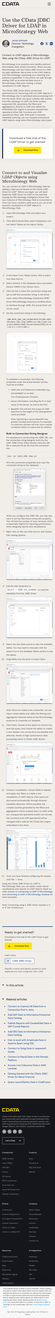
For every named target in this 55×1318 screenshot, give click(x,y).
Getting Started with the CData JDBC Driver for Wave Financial (28, 1075)
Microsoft (33, 1270)
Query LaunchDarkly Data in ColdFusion (29, 1082)
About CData (34, 1210)
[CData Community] (20, 1132)
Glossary (6, 1278)
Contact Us (33, 1241)
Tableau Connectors (10, 1194)
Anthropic (33, 1257)
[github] (15, 1132)
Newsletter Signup (10, 1274)
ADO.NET (6, 1167)
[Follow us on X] (46, 43)
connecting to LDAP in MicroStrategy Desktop (28, 894)
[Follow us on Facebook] (41, 43)
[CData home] (13, 4)
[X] (9, 1132)
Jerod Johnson (19, 40)
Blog (4, 1265)
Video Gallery (7, 1283)
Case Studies (7, 1261)
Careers (32, 1236)
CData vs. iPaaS (8, 1227)
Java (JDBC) (7, 1163)
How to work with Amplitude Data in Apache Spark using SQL (27, 1042)
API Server (6, 1176)
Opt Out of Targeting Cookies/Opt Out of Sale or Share (27, 1313)
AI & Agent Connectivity (12, 1219)
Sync (31, 1158)
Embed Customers (10, 1223)
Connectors (7, 1210)
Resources (6, 1270)
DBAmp (32, 1172)
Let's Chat (10, 1140)
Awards (32, 1223)
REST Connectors (9, 1181)
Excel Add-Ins (8, 1185)
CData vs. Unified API (11, 1232)
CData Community (10, 1257)
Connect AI (33, 1163)
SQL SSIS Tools (35, 1167)
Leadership (33, 1227)
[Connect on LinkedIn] (51, 43)
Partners (32, 1232)
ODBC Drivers (7, 1158)
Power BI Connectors (11, 1189)
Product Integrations (11, 1214)
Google (32, 1265)
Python (5, 1172)
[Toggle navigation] (48, 4)
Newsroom (33, 1219)
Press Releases (35, 1214)
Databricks (33, 1261)
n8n (30, 1274)
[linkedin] (4, 1132)
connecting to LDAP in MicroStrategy (35, 891)
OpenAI (32, 1278)
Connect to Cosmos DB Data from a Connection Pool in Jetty (27, 1008)
